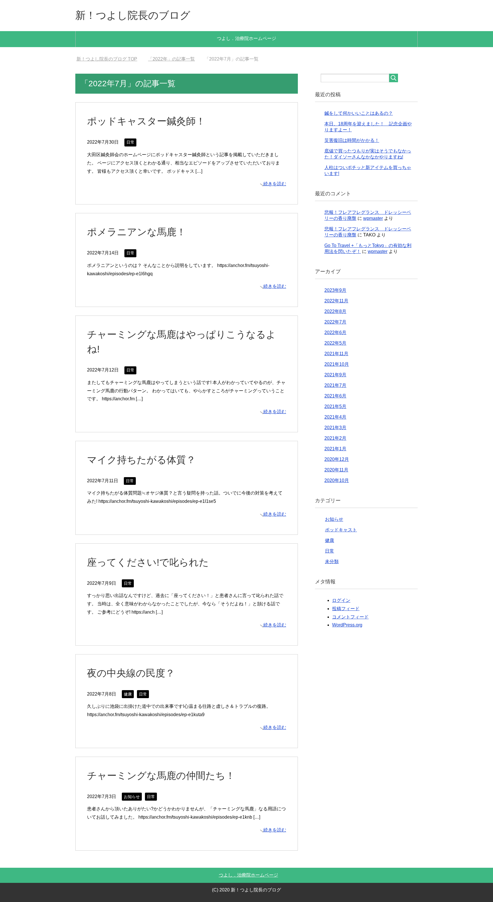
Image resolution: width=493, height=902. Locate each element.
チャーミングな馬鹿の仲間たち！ (161, 775)
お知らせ (132, 796)
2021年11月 (336, 353)
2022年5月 (335, 343)
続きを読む (274, 183)
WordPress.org (347, 624)
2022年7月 (335, 322)
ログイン (341, 600)
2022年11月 (336, 300)
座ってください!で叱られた (148, 562)
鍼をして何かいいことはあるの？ (358, 113)
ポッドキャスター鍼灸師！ (146, 121)
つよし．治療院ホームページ (246, 38)
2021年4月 (335, 417)
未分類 (332, 561)
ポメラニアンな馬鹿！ (136, 231)
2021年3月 (335, 427)
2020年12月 (336, 459)
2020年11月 (336, 469)
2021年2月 (335, 438)
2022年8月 (335, 311)
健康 (128, 694)
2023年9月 (335, 290)
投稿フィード (345, 608)
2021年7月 (335, 385)
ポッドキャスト (341, 529)
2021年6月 (335, 395)
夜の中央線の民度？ (131, 673)
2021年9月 (335, 374)
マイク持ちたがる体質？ (141, 459)
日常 (130, 142)
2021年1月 (335, 448)
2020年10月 (336, 480)
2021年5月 (335, 406)
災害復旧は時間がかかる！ (351, 140)
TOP (106, 59)
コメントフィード (350, 616)
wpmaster (373, 218)
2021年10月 (336, 364)
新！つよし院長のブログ (132, 15)
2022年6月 (335, 332)
